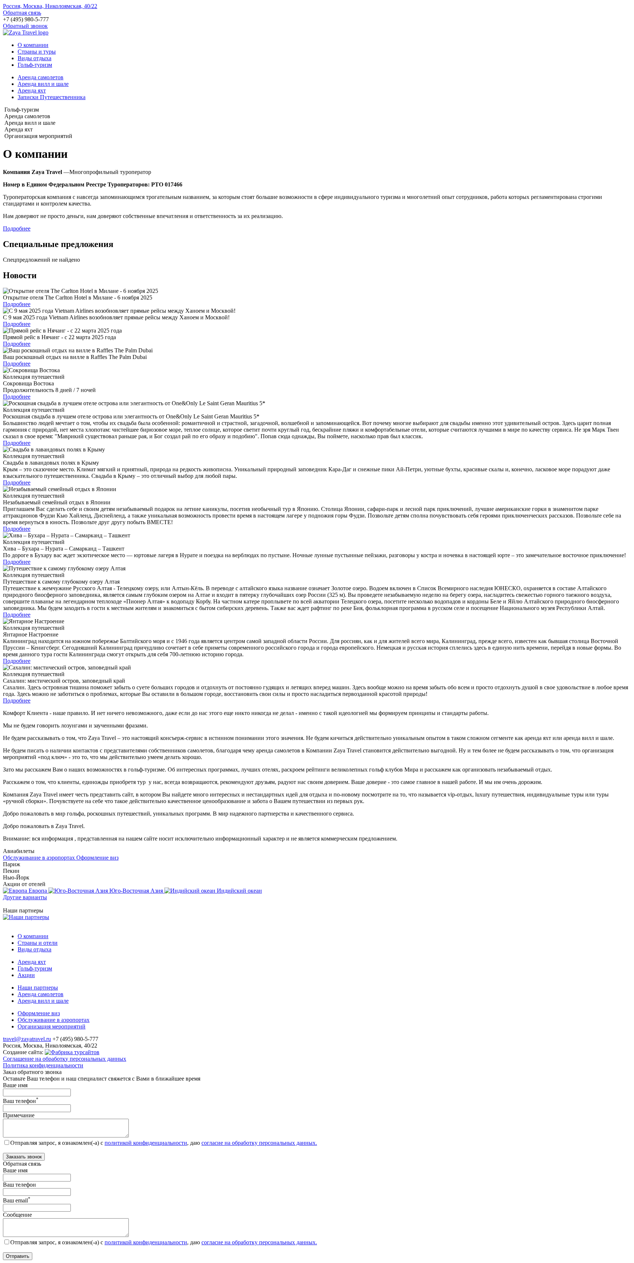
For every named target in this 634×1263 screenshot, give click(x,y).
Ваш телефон (21, 1101)
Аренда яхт (32, 90)
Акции (26, 975)
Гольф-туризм (35, 65)
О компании (33, 45)
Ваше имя (15, 1085)
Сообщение (17, 1215)
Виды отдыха (34, 58)
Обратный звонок (25, 26)
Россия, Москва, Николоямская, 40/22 (50, 6)
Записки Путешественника (51, 97)
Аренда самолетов (40, 77)
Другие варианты (25, 897)
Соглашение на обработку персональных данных (64, 1059)
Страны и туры (37, 51)
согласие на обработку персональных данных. (259, 1143)
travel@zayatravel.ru (27, 1039)
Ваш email (16, 1200)
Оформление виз (39, 1013)
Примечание (18, 1115)
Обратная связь (22, 13)
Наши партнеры (38, 987)
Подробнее (16, 228)
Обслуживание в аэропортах (54, 1020)
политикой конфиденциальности (146, 1143)
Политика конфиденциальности (43, 1065)
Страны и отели (38, 943)
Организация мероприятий (51, 1026)
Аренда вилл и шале (43, 84)
